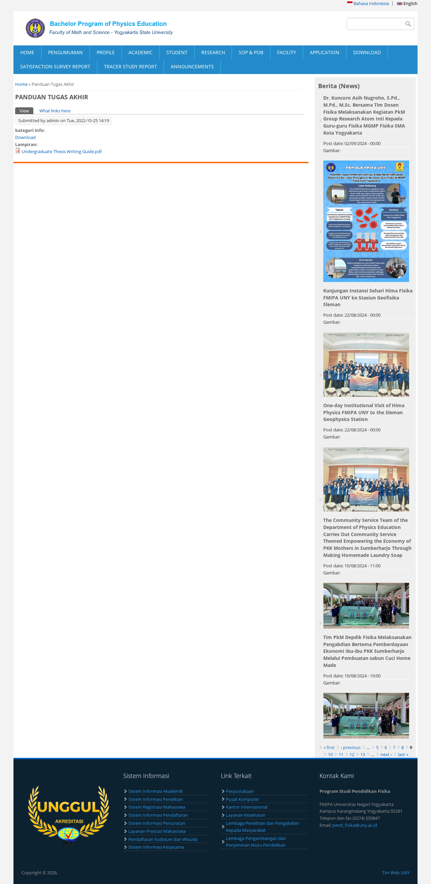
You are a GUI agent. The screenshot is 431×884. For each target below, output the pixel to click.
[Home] (114, 28)
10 (330, 754)
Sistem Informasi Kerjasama (156, 847)
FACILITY (286, 52)
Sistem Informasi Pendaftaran (158, 815)
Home (21, 84)
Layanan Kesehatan (245, 815)
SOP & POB (251, 52)
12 (352, 754)
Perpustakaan (240, 791)
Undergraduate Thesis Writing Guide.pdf (62, 151)
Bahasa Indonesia (371, 3)
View (26, 111)
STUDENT (177, 52)
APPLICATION (324, 52)
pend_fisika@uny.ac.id (354, 825)
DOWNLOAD (367, 52)
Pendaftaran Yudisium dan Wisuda (162, 839)
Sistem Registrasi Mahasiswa (156, 807)
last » (403, 754)
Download (25, 137)
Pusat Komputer (242, 799)
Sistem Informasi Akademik (155, 791)
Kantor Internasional (246, 807)
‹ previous (351, 747)
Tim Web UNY (395, 873)
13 (362, 754)
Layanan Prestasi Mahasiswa (157, 831)
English (410, 3)
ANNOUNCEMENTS (192, 66)
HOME (27, 52)
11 (341, 754)
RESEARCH (213, 52)
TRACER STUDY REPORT (130, 66)
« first (329, 747)
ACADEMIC (141, 52)
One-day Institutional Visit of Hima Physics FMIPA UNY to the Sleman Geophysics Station (363, 412)
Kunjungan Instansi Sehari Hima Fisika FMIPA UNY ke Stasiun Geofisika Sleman (367, 297)
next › (386, 754)
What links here (54, 111)
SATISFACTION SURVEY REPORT (55, 66)
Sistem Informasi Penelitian (155, 799)
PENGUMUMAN (65, 52)
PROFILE (106, 52)
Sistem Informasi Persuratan (156, 823)
